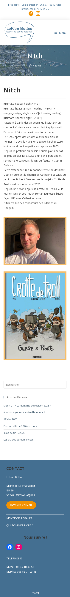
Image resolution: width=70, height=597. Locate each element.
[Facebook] (9, 547)
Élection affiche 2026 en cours (20, 426)
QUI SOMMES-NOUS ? (19, 525)
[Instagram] (18, 547)
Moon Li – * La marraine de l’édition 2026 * (27, 405)
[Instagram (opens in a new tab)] (38, 13)
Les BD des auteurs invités (19, 439)
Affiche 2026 (10, 419)
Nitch (38, 65)
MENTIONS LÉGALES (19, 518)
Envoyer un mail (21, 505)
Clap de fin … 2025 (14, 433)
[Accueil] (30, 65)
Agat (36, 593)
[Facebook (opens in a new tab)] (32, 13)
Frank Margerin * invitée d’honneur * (24, 412)
